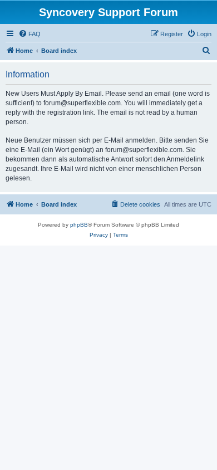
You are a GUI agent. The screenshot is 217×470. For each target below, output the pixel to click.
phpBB (79, 225)
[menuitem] (29, 34)
